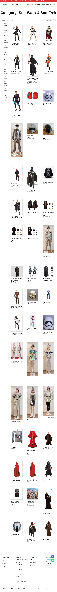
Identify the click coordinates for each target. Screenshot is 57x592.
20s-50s (5, 23)
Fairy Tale (5, 54)
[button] (52, 560)
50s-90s (5, 25)
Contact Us (48, 4)
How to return (30, 4)
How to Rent (22, 4)
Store (17, 4)
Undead (5, 98)
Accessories (6, 27)
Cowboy (5, 45)
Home (13, 4)
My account (4, 563)
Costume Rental (33, 562)
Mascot (5, 69)
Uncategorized (6, 97)
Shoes (5, 88)
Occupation (6, 73)
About (43, 4)
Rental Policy (38, 4)
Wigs (5, 100)
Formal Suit (6, 56)
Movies (5, 71)
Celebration (6, 42)
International (6, 67)
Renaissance (6, 83)
